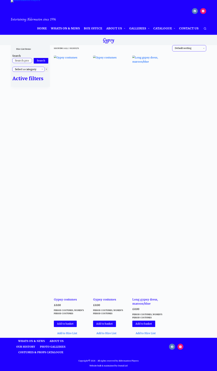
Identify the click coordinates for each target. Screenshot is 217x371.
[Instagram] (203, 11)
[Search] (205, 28)
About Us (114, 28)
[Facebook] (195, 11)
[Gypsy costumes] (71, 174)
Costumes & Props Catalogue (40, 352)
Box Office (93, 28)
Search (16, 55)
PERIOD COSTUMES (63, 310)
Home (42, 28)
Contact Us (189, 28)
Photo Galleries (52, 346)
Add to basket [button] (65, 323)
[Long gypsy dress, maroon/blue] (149, 174)
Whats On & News (65, 28)
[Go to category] (46, 69)
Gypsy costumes (65, 299)
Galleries (137, 28)
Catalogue (162, 28)
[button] (65, 333)
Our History (25, 346)
